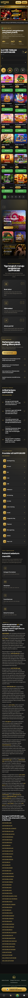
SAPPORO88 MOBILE (7, 856)
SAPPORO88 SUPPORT (7, 851)
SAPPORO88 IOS (6, 862)
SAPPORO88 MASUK (7, 921)
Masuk (18, 2)
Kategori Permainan (15, 980)
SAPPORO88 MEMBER (7, 868)
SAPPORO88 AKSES (7, 890)
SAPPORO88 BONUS (7, 842)
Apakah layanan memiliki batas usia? (13, 378)
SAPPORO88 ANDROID (7, 859)
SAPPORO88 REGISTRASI (8, 924)
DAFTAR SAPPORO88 (7, 955)
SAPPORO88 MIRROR (7, 929)
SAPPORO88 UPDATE (7, 901)
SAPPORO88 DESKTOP (7, 935)
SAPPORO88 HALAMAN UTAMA (9, 896)
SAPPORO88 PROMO (7, 839)
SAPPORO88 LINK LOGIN (8, 831)
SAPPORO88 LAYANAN (7, 879)
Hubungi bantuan (9, 352)
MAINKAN (7, 90)
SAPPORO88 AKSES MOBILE (8, 944)
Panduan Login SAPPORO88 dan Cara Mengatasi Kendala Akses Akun (13, 412)
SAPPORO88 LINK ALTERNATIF (9, 828)
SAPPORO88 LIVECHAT (7, 854)
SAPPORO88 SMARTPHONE (8, 938)
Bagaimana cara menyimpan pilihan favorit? (13, 365)
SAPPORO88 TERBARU (7, 882)
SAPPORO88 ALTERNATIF (8, 927)
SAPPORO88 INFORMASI (8, 876)
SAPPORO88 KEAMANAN (8, 915)
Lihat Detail (6, 241)
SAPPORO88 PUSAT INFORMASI (9, 899)
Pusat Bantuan (14, 982)
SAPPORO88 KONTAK (7, 913)
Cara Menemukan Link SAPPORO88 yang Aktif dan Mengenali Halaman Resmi (13, 421)
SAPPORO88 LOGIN (7, 823)
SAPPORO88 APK (6, 865)
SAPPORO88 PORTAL (7, 893)
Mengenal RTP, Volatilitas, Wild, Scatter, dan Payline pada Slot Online (13, 440)
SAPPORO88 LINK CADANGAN (9, 932)
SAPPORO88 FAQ (6, 845)
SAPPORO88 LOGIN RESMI (8, 946)
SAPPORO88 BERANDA (7, 837)
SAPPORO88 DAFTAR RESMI (8, 949)
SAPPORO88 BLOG (6, 910)
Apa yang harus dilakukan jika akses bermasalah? (13, 371)
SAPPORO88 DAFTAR (7, 825)
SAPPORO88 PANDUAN (7, 873)
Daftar (24, 2)
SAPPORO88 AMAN (7, 887)
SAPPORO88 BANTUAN (7, 848)
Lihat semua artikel (8, 395)
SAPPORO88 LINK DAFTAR (8, 834)
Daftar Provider (5, 980)
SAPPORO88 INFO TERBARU (8, 904)
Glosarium (23, 980)
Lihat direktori (6, 455)
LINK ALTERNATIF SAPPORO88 (9, 958)
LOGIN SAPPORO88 (7, 952)
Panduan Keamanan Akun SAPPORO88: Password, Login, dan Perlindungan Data (13, 430)
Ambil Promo (8, 227)
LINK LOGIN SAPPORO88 (8, 960)
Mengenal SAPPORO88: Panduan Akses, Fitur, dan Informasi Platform (13, 403)
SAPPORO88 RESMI (6, 884)
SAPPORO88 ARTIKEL (7, 907)
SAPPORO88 (5, 633)
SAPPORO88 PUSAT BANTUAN (9, 941)
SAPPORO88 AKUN (6, 870)
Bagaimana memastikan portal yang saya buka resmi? (13, 359)
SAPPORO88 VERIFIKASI (8, 918)
